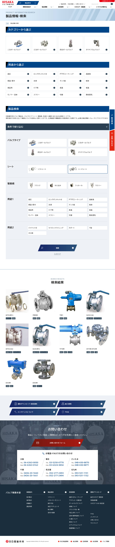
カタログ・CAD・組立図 (97, 503)
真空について (73, 522)
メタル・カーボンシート (54, 500)
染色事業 (95, 541)
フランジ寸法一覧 (74, 509)
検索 (112, 4)
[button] (47, 143)
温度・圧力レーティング (76, 497)
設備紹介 (29, 503)
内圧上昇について (74, 512)
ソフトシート (51, 497)
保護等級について (74, 528)
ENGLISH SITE (95, 4)
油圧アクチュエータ (53, 506)
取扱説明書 (94, 500)
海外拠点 (29, 500)
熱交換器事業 (64, 541)
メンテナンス (94, 517)
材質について (73, 506)
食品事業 (75, 541)
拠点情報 (70, 4)
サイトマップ (94, 523)
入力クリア (57, 254)
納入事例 (50, 509)
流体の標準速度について (76, 515)
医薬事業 (85, 541)
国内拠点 (29, 497)
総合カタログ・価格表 (97, 497)
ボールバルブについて (76, 503)
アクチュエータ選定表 (75, 500)
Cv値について (73, 519)
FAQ (92, 513)
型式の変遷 (51, 512)
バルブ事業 (105, 541)
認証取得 (63, 4)
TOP (10, 7)
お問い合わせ (80, 4)
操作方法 (50, 503)
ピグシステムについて (75, 525)
